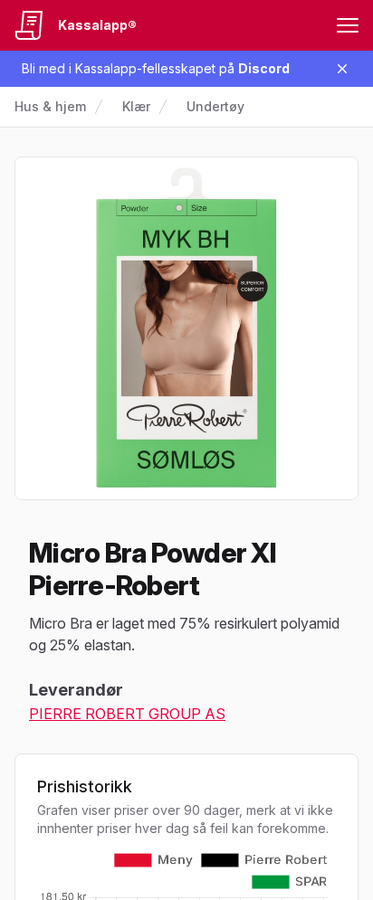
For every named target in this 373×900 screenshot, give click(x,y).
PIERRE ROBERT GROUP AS (127, 714)
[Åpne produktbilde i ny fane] (186, 328)
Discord (264, 68)
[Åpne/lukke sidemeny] (347, 25)
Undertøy (215, 106)
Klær (136, 106)
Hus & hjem (50, 106)
